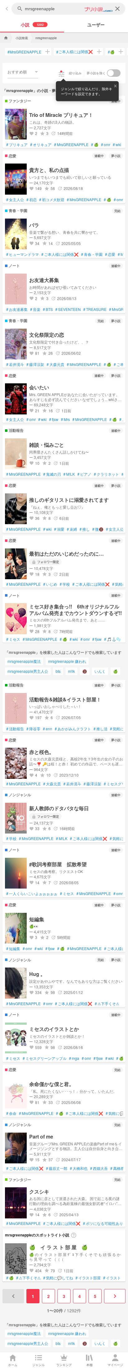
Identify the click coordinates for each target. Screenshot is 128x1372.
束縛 (72, 529)
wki (117, 144)
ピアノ (84, 474)
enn (47, 728)
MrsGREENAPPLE (24, 51)
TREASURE (95, 309)
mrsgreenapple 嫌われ (67, 661)
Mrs (65, 419)
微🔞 (97, 529)
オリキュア (41, 144)
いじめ (50, 584)
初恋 (31, 199)
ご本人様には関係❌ (74, 51)
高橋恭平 (119, 1168)
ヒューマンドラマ (22, 254)
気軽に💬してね (58, 1277)
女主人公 (15, 199)
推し (85, 529)
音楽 (35, 309)
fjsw (53, 419)
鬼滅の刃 (52, 474)
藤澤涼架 (35, 364)
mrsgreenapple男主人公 (27, 671)
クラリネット (106, 474)
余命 (11, 1113)
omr (105, 144)
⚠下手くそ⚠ (107, 1003)
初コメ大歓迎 (51, 199)
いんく (100, 671)
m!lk (71, 671)
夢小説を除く (96, 73)
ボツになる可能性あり (103, 1223)
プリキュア (17, 144)
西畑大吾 (99, 1168)
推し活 (100, 728)
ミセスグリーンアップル (44, 1058)
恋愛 (110, 254)
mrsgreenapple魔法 (24, 661)
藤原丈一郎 (56, 1168)
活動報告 (15, 728)
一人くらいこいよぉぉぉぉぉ (31, 893)
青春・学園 (92, 254)
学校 (65, 584)
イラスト (112, 1277)
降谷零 (33, 728)
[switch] (114, 73)
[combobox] (22, 72)
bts (58, 671)
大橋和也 (79, 1168)
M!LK (69, 474)
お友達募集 (17, 309)
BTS (48, 309)
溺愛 (59, 529)
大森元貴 (55, 364)
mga (74, 1058)
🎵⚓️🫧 (112, 639)
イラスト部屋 (88, 1277)
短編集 (13, 948)
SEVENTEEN (68, 309)
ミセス (13, 639)
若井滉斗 (15, 364)
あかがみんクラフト (73, 728)
